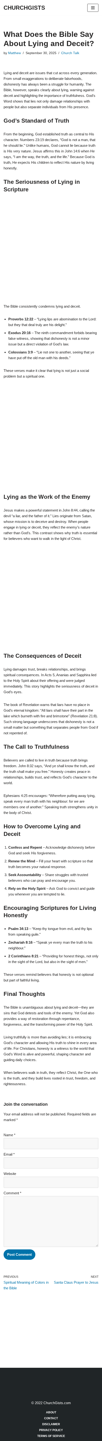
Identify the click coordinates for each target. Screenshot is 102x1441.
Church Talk (70, 53)
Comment (12, 1193)
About (51, 1412)
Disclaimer (51, 1424)
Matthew (14, 53)
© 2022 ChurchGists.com (51, 1403)
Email (9, 1154)
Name (9, 1135)
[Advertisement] (51, 251)
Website (10, 1174)
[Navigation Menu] (92, 8)
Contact (51, 1418)
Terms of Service (51, 1436)
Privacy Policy (51, 1430)
